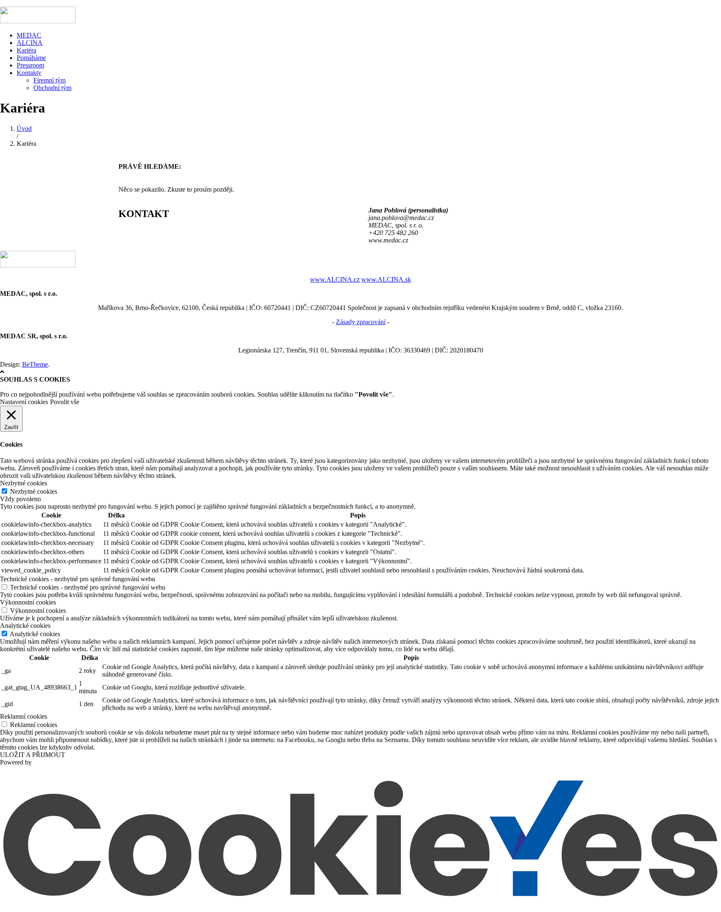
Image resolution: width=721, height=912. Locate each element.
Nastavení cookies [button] (24, 401)
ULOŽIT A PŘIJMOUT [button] (32, 754)
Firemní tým (49, 80)
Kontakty (29, 72)
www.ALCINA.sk (386, 279)
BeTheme (35, 364)
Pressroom (30, 65)
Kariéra (26, 50)
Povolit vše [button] (64, 401)
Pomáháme (31, 57)
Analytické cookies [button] (25, 625)
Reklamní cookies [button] (23, 716)
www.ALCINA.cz (335, 279)
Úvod (24, 128)
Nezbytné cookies (33, 491)
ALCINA (30, 42)
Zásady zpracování (361, 321)
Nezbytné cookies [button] (23, 483)
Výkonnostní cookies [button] (28, 602)
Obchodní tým (52, 87)
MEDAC (29, 35)
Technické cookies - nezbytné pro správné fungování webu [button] (77, 578)
